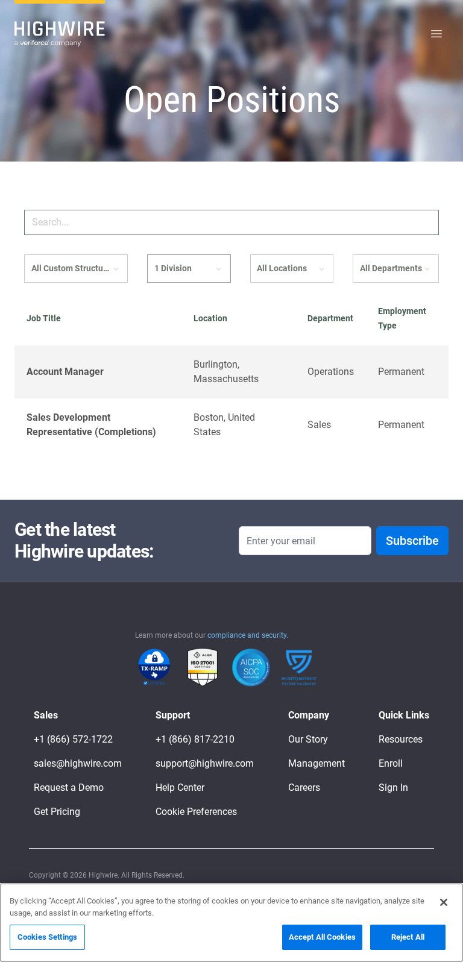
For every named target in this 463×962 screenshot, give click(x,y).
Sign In (393, 787)
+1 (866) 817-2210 (195, 739)
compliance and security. (247, 635)
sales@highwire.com (78, 763)
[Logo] (59, 34)
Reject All (407, 937)
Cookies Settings (47, 937)
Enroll (391, 763)
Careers (304, 787)
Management (316, 763)
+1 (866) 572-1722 (73, 739)
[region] (231, 922)
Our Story (308, 739)
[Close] (443, 902)
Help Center (180, 787)
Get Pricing (57, 811)
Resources (401, 739)
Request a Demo (69, 787)
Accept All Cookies (322, 937)
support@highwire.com (205, 763)
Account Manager (65, 371)
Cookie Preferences (196, 811)
